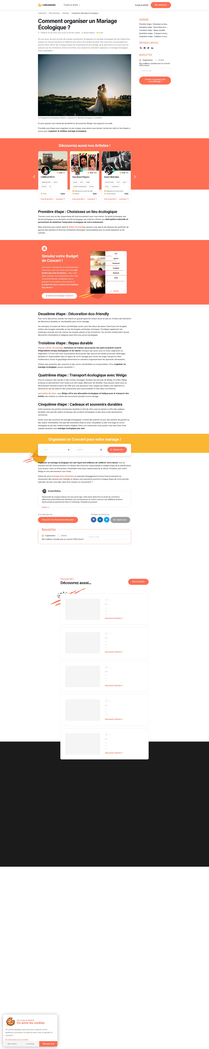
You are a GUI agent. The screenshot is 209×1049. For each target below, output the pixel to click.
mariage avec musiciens (63, 476)
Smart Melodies (111, 177)
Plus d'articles (138, 582)
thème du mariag (76, 227)
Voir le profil (46, 199)
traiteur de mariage (54, 348)
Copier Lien (121, 520)
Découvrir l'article (113, 618)
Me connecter (161, 5)
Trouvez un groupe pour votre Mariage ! (155, 80)
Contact (59, 199)
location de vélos (49, 394)
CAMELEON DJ (48, 177)
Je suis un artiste (141, 5)
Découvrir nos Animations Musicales (58, 520)
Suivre (44, 507)
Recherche (118, 450)
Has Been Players (80, 177)
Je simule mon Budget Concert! (59, 296)
